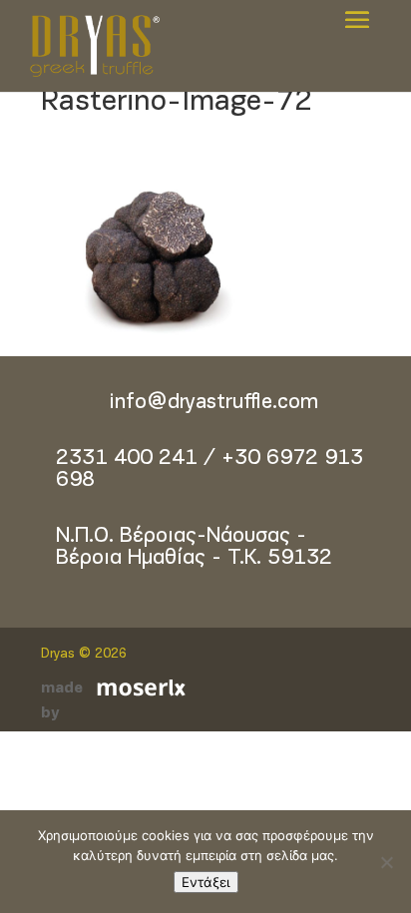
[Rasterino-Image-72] (190, 343)
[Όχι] (386, 862)
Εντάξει (206, 882)
